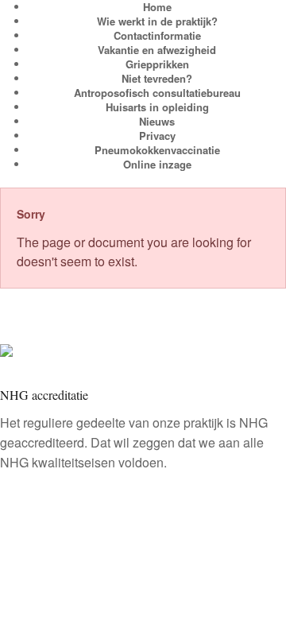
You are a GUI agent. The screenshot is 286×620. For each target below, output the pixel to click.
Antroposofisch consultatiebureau (157, 92)
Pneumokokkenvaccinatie (157, 149)
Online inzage (157, 164)
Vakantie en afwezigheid (157, 49)
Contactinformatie (157, 35)
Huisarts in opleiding (157, 106)
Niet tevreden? (157, 78)
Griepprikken (157, 64)
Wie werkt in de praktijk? (157, 21)
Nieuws (157, 121)
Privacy (157, 135)
